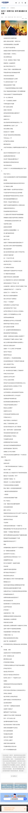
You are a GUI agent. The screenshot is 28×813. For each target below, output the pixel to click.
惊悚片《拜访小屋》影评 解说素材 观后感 (7, 788)
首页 (8, 8)
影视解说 (13, 8)
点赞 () (15, 776)
